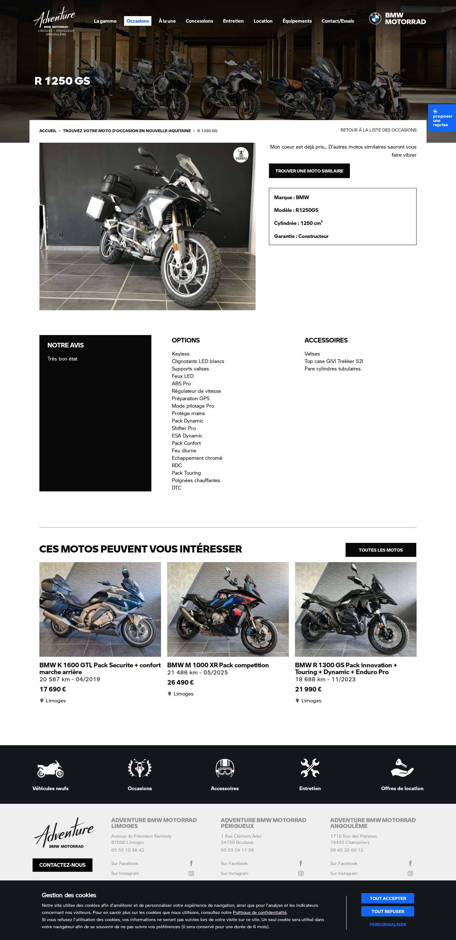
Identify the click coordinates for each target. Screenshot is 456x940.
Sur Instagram (125, 873)
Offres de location (402, 788)
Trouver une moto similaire (309, 170)
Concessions (199, 21)
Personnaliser (387, 924)
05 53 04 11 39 (237, 850)
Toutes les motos (381, 550)
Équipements (297, 21)
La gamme (105, 21)
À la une (167, 21)
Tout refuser (388, 911)
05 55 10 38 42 (127, 850)
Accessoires (225, 788)
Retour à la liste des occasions (379, 129)
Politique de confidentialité (260, 912)
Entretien (233, 21)
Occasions (138, 21)
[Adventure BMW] (54, 21)
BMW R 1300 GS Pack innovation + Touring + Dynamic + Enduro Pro (346, 668)
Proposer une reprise (443, 120)
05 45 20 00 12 (346, 850)
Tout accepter (388, 898)
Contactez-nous (62, 865)
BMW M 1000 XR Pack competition (218, 665)
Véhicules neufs (51, 788)
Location (263, 21)
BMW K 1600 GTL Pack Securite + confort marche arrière (100, 668)
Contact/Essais (338, 21)
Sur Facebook (124, 863)
